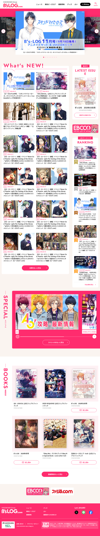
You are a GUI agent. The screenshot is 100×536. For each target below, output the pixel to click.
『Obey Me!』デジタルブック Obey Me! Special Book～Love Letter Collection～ (54, 454)
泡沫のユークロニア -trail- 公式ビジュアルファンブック (83, 454)
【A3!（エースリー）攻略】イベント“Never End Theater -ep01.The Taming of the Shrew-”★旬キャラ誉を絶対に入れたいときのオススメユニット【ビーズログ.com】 (19, 160)
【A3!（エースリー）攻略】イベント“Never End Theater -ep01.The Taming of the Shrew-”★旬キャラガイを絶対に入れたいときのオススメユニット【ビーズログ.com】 (51, 127)
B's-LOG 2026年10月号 (85, 107)
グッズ (69, 4)
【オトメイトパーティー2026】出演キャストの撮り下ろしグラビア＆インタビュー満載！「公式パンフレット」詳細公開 (19, 126)
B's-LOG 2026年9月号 (21, 453)
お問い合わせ (19, 524)
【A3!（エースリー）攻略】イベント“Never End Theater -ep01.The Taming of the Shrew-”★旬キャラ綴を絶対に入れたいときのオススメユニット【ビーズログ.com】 (51, 225)
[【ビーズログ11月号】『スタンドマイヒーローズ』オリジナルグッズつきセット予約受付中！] (50, 30)
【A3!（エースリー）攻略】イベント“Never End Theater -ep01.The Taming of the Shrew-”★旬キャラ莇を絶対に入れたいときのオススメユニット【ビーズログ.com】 (51, 160)
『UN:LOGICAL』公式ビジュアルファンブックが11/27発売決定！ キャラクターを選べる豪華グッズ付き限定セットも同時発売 (51, 96)
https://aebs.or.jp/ (77, 526)
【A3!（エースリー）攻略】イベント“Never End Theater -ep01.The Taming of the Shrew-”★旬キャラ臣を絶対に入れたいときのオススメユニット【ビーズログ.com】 (19, 192)
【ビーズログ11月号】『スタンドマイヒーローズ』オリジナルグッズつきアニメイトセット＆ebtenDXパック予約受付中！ (19, 96)
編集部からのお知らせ (50, 515)
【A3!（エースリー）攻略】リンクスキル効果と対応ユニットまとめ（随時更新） (87, 192)
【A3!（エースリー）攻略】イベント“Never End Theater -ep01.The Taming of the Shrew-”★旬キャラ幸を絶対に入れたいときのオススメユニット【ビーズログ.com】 (19, 225)
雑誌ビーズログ (50, 4)
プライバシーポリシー (33, 524)
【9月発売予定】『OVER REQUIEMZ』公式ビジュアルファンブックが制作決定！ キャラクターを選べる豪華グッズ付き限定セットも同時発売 (87, 276)
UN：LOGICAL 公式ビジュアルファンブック (26, 404)
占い (76, 4)
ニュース (39, 4)
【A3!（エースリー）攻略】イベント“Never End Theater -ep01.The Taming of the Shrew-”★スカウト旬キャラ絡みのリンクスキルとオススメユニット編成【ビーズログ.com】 (51, 257)
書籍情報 (61, 4)
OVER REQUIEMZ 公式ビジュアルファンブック (54, 404)
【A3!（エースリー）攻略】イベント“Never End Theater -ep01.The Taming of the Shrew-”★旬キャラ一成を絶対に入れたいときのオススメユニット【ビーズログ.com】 (51, 192)
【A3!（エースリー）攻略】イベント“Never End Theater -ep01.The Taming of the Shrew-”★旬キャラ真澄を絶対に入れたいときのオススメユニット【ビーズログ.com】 (19, 257)
